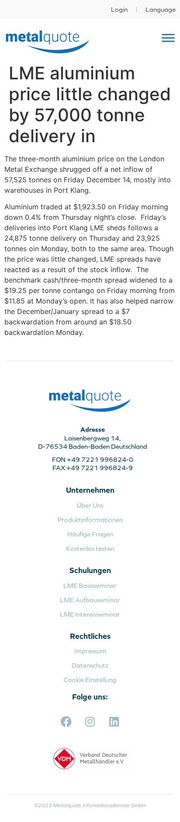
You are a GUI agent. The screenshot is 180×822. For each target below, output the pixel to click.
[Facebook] (66, 721)
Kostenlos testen (90, 548)
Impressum (90, 651)
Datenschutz (90, 665)
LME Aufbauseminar (90, 600)
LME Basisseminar (90, 585)
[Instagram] (90, 721)
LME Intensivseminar (90, 614)
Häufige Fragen (90, 534)
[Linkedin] (114, 721)
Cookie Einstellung (90, 679)
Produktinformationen (90, 519)
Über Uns (90, 505)
